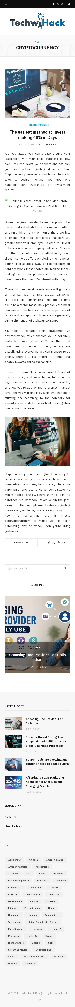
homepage (14, 915)
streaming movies (17, 949)
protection (13, 935)
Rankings (32, 935)
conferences (14, 887)
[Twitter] (53, 542)
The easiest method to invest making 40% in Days (37, 134)
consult (54, 887)
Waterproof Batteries (34, 956)
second (36, 942)
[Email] (63, 542)
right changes (16, 942)
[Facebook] (49, 542)
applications (42, 866)
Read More (21, 542)
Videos (11, 956)
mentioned (37, 928)
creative (12, 894)
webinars (59, 956)
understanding (43, 949)
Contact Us (11, 817)
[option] (37, 634)
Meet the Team (13, 826)
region (49, 935)
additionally (14, 859)
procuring (56, 928)
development (15, 901)
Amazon (33, 859)
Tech (37, 647)
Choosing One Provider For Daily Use (37, 657)
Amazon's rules (54, 859)
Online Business (39, 125)
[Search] (69, 4)
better (42, 873)
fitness (12, 908)
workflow (30, 963)
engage (34, 901)
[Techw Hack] (37, 21)
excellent (51, 901)
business (42, 880)
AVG (28, 873)
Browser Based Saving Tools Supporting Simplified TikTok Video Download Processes (46, 741)
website (12, 963)
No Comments (47, 144)
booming (58, 873)
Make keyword (15, 928)
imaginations (52, 915)
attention (13, 873)
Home (51, 908)
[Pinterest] (59, 542)
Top (38, 999)
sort (50, 942)
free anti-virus (32, 908)
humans (32, 915)
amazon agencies (17, 866)
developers (54, 894)
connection (36, 887)
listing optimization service (43, 922)
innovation (14, 922)
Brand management (18, 880)
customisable (32, 894)
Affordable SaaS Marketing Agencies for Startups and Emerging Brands (45, 782)
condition (61, 880)
